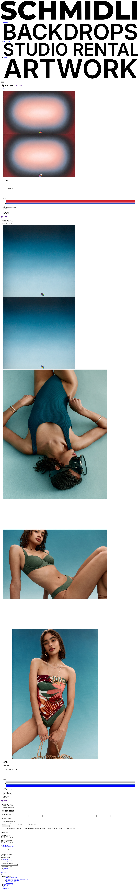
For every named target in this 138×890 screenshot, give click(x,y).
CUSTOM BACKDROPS (12, 880)
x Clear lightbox (19, 85)
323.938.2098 (5, 845)
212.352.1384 (5, 859)
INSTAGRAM (9, 883)
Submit (16, 864)
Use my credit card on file (9, 821)
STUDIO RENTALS (8, 884)
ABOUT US (6, 888)
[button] (1, 874)
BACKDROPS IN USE (11, 881)
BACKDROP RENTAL (12, 877)
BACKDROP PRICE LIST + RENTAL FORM (17, 879)
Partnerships (6, 886)
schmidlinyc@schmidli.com (8, 861)
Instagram (5, 870)
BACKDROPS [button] (7, 876)
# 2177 (4, 217)
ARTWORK (6, 885)
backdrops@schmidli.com (8, 846)
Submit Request (5, 826)
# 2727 (4, 801)
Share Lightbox (4, 89)
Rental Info (3, 872)
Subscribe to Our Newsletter (7, 863)
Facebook (5, 868)
